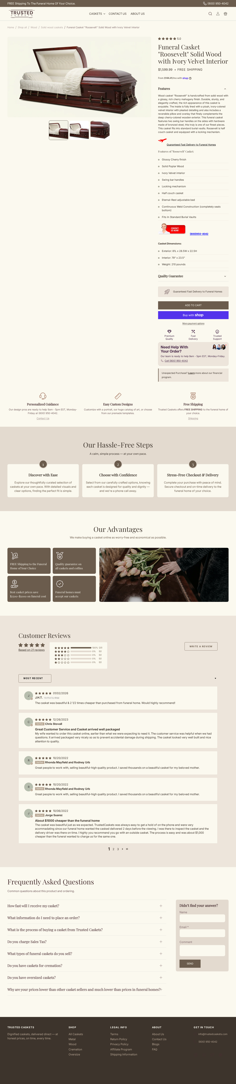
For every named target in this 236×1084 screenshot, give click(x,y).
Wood (72, 1044)
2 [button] (113, 849)
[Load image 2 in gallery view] (79, 130)
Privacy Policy (119, 1044)
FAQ (154, 1049)
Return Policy (118, 1039)
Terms (114, 1034)
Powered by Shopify (130, 1080)
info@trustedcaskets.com (212, 1034)
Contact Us (43, 418)
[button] (97, 13)
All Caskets (76, 1034)
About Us (158, 1034)
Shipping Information (123, 1054)
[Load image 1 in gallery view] (58, 130)
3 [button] (118, 849)
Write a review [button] (201, 646)
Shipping (193, 418)
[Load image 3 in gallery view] (100, 130)
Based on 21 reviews (31, 650)
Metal (72, 1039)
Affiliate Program (121, 1049)
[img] (43, 693)
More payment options (193, 323)
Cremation (75, 1049)
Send (190, 963)
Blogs (155, 1044)
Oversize (74, 1054)
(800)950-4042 (199, 233)
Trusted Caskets (112, 1080)
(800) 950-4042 (218, 3)
